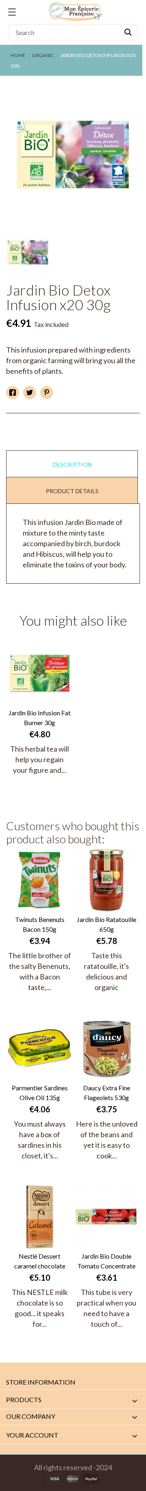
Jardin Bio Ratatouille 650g (106, 924)
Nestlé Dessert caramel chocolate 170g (39, 1261)
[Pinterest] (46, 392)
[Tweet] (29, 392)
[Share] (12, 392)
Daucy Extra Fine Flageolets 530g (106, 1092)
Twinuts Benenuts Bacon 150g (39, 924)
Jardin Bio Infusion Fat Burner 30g (40, 717)
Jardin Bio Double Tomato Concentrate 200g (106, 1261)
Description (72, 464)
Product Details (72, 490)
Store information (40, 1382)
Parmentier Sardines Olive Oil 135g (40, 1092)
